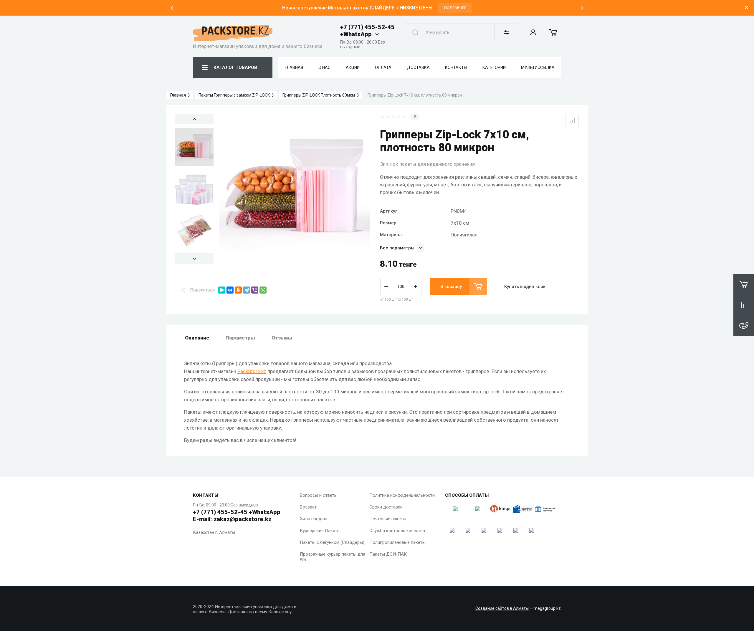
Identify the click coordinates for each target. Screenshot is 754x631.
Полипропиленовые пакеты (397, 542)
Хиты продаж (313, 518)
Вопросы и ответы (319, 495)
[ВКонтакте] (230, 290)
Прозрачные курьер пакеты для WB (332, 556)
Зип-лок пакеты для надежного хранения (427, 164)
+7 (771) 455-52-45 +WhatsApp (367, 31)
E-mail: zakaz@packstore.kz (232, 519)
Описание (197, 338)
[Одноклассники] (238, 290)
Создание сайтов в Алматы (502, 608)
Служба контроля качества (397, 530)
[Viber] (254, 290)
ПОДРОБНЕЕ (455, 8)
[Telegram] (246, 290)
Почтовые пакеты (387, 518)
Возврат (308, 507)
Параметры (240, 338)
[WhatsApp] (263, 290)
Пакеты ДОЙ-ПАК (388, 554)
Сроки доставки (386, 507)
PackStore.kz (251, 371)
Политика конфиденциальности (402, 495)
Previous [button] (171, 8)
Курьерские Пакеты (320, 530)
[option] (377, 8)
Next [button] (582, 8)
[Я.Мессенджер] (221, 290)
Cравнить (572, 120)
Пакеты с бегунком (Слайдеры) (332, 542)
